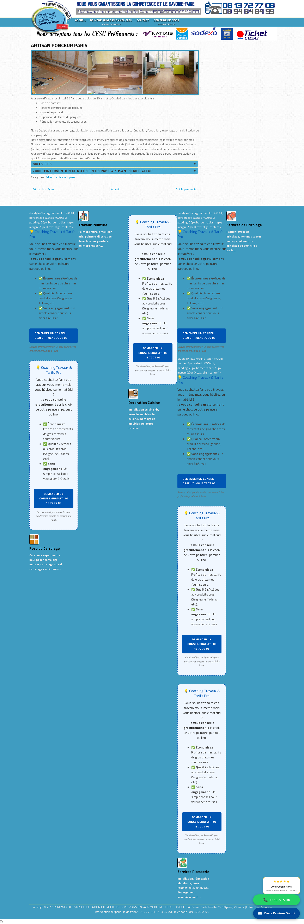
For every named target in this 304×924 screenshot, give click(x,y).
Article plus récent (43, 189)
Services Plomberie (193, 871)
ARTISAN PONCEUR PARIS (59, 45)
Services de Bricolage (244, 225)
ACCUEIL (80, 20)
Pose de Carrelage (44, 548)
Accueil (115, 189)
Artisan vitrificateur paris (60, 177)
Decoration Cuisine (144, 402)
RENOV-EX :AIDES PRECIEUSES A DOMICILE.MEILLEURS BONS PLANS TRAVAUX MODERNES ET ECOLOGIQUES (120, 907)
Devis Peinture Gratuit (276, 913)
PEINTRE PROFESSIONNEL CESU (111, 22)
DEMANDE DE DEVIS (166, 22)
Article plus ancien (187, 189)
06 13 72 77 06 (276, 900)
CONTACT (142, 20)
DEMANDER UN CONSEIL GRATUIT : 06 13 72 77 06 (51, 335)
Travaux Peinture (92, 225)
